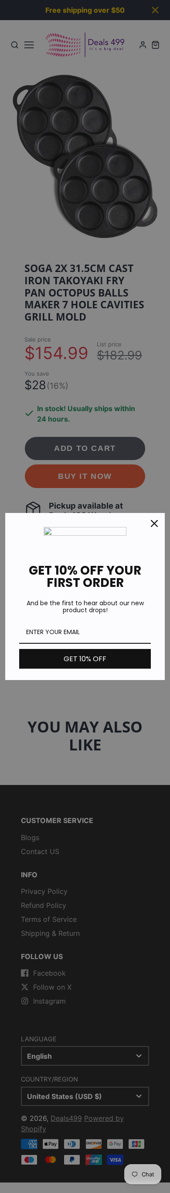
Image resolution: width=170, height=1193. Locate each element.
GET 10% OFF (85, 659)
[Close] (154, 523)
